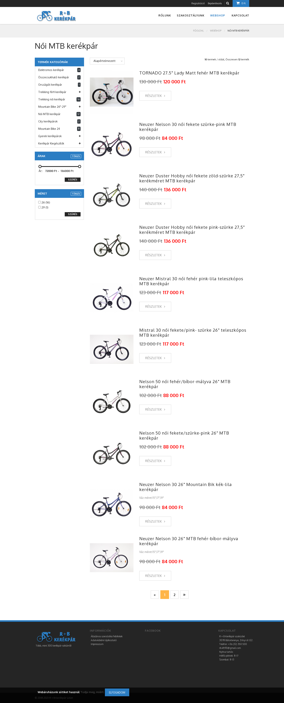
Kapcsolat (240, 15)
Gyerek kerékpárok (50, 136)
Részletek (153, 96)
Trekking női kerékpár (59, 99)
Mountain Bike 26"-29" (52, 106)
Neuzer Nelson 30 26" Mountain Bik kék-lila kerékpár (185, 487)
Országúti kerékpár (59, 84)
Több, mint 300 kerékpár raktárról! (53, 645)
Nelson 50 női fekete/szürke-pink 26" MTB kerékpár (184, 435)
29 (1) (44, 207)
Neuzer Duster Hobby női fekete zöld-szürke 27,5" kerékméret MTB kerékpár (192, 178)
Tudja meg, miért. (92, 692)
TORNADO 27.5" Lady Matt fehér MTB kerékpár (189, 72)
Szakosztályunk (190, 15)
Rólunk (164, 15)
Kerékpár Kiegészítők (51, 143)
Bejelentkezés (215, 3)
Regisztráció (198, 3)
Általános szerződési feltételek (106, 636)
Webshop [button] (217, 15)
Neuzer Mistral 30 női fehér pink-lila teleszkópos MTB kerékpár (191, 281)
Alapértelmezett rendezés (103, 62)
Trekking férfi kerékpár (52, 92)
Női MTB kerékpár (59, 114)
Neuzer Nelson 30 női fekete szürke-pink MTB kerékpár (187, 127)
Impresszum (97, 644)
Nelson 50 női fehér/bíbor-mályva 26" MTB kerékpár (184, 384)
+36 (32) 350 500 (237, 644)
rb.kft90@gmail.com (230, 648)
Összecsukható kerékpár (59, 77)
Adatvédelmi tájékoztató (103, 640)
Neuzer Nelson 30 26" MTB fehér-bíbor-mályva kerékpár (188, 541)
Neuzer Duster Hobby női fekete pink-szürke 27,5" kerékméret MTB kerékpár (192, 230)
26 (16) (45, 202)
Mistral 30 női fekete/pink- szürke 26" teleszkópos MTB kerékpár (192, 332)
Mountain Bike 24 (59, 128)
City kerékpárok (59, 121)
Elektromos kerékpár (59, 70)
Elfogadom (117, 692)
